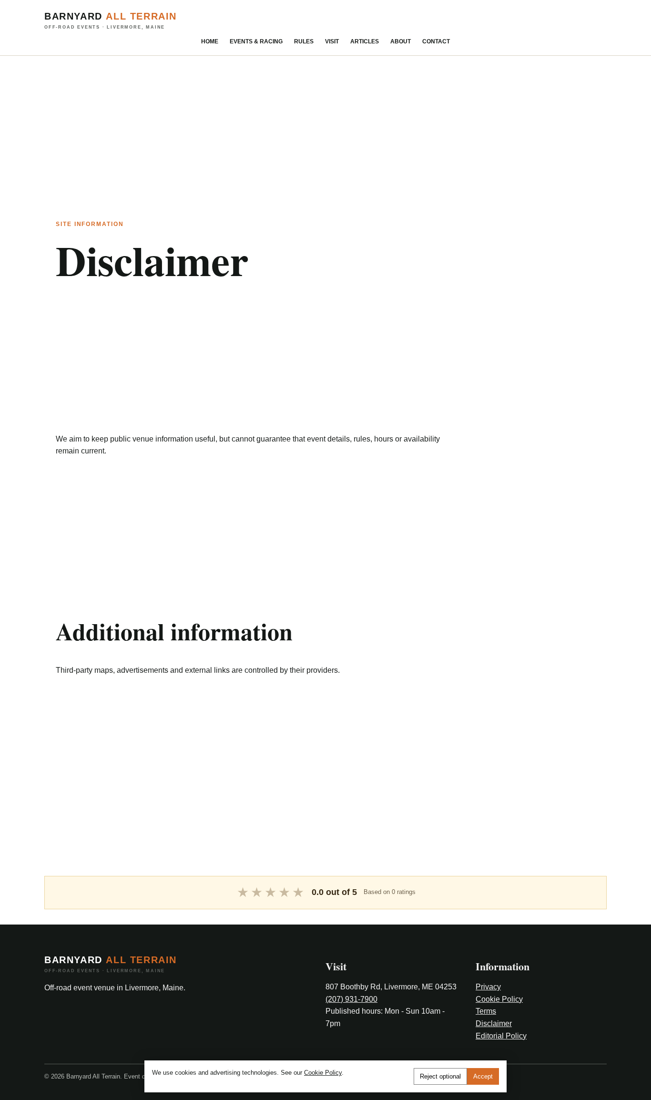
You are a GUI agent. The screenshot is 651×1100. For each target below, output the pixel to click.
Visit (332, 41)
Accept (483, 1076)
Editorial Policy (501, 1036)
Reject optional (440, 1076)
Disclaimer (494, 1023)
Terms (486, 1011)
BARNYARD (110, 20)
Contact (436, 41)
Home (209, 41)
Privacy (488, 987)
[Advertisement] (286, 122)
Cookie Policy (499, 999)
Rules (304, 41)
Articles (364, 41)
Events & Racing (256, 41)
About (400, 41)
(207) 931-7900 (351, 999)
